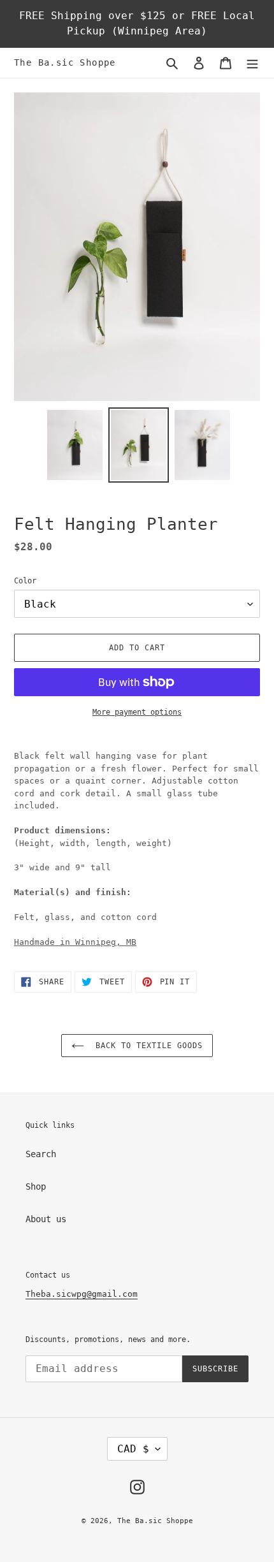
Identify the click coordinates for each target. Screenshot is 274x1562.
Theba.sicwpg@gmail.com (81, 1294)
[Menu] (252, 63)
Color (25, 580)
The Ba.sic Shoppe (65, 62)
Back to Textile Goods (146, 1045)
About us (45, 1219)
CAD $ (133, 1449)
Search (40, 1154)
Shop (35, 1186)
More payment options (137, 712)
